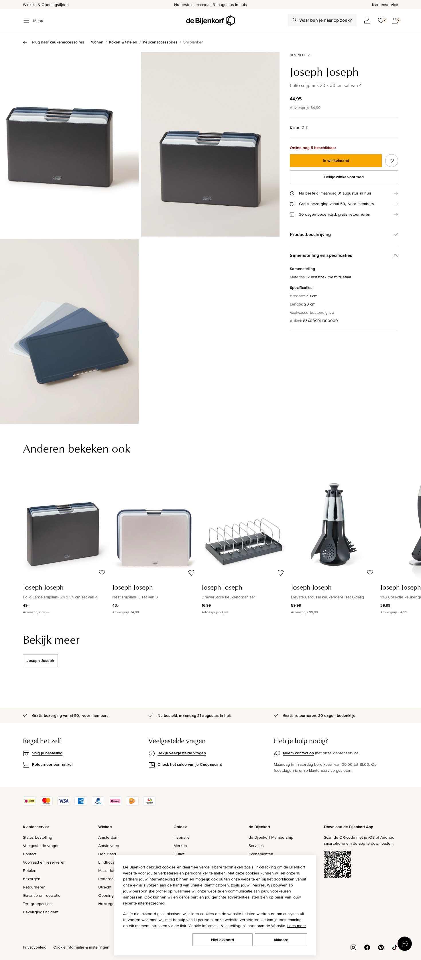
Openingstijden (111, 895)
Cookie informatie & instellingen (81, 947)
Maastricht (107, 870)
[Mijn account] (367, 20)
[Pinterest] (380, 947)
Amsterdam (108, 837)
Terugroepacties (37, 903)
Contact (29, 854)
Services (256, 845)
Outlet (179, 854)
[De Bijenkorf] (210, 20)
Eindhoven (107, 862)
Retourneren (34, 887)
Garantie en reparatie (41, 895)
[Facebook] (367, 947)
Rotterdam (107, 878)
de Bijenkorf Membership (271, 837)
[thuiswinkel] (149, 804)
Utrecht (104, 887)
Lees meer (296, 925)
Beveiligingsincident (40, 912)
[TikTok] (394, 947)
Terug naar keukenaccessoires (57, 42)
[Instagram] (353, 947)
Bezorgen (31, 878)
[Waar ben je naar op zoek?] (294, 20)
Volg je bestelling (47, 753)
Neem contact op (298, 753)
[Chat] (405, 944)
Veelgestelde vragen (41, 845)
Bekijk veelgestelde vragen (182, 753)
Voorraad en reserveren (44, 862)
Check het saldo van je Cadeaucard (190, 764)
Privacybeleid (34, 947)
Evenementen (261, 854)
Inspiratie (182, 837)
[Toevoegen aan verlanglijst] (391, 160)
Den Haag (107, 854)
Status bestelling (37, 837)
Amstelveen (108, 845)
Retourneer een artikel (52, 764)
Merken (180, 845)
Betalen (29, 870)
